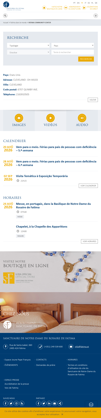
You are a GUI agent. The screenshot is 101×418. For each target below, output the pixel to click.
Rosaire (20, 236)
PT (74, 2)
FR (82, 2)
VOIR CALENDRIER (88, 185)
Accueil (5, 22)
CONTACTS (41, 359)
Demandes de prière (45, 364)
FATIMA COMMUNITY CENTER (40, 22)
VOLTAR (93, 99)
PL (92, 2)
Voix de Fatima (11, 387)
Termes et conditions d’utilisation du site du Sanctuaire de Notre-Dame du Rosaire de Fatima (82, 369)
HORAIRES (72, 359)
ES (89, 2)
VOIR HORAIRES (89, 241)
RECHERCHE (86, 58)
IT (85, 2)
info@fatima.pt (82, 346)
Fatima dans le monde (18, 22)
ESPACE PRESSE (12, 379)
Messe (19, 216)
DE (96, 2)
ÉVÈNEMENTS (11, 364)
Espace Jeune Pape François (18, 359)
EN (78, 2)
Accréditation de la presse (17, 383)
